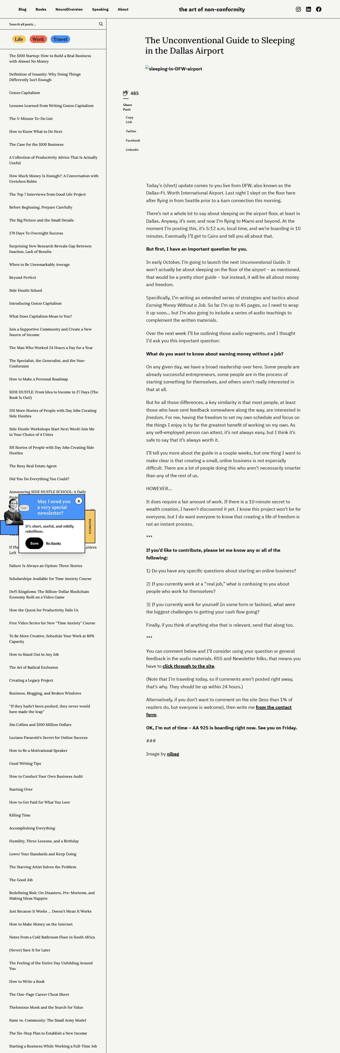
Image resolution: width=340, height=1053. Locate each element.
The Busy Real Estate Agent (33, 466)
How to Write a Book (27, 981)
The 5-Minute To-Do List (31, 118)
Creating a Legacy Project (31, 680)
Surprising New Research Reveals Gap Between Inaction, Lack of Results (50, 249)
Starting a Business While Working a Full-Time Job (53, 1046)
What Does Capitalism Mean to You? (40, 316)
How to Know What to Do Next (35, 131)
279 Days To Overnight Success (36, 233)
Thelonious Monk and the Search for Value (46, 1007)
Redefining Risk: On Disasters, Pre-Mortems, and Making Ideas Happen (52, 895)
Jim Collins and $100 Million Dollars (40, 724)
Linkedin (127, 150)
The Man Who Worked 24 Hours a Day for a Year (51, 347)
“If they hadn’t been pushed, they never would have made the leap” (49, 709)
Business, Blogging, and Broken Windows (45, 693)
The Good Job (21, 879)
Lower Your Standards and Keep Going (42, 854)
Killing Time (20, 815)
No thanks (53, 543)
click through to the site (188, 666)
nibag (173, 754)
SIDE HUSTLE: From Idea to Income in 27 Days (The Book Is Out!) (53, 395)
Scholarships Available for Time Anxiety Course (50, 578)
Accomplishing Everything (32, 828)
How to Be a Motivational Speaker (38, 750)
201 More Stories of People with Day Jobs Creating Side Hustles (52, 413)
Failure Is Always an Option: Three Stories (45, 565)
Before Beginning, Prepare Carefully (40, 207)
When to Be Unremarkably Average (39, 264)
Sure (34, 543)
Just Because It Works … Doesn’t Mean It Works (50, 911)
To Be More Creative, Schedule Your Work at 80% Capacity (51, 639)
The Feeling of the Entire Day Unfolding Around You (51, 966)
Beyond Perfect (22, 277)
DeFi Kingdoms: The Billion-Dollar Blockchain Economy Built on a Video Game (49, 594)
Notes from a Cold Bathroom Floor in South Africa (52, 937)
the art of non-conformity (212, 9)
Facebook (127, 140)
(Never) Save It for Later (29, 950)
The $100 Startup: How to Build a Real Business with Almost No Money (50, 58)
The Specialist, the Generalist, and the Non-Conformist (47, 363)
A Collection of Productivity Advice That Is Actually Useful (53, 160)
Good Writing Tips (25, 763)
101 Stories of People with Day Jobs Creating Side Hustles (51, 450)
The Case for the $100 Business (36, 144)
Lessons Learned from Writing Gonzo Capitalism (51, 105)
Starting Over (21, 789)
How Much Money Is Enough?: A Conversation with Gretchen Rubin (54, 178)
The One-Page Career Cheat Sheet (39, 994)
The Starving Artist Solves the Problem (42, 867)
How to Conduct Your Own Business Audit (46, 776)
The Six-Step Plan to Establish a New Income (48, 1033)
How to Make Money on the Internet (41, 924)
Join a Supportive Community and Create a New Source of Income (50, 332)
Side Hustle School (25, 290)
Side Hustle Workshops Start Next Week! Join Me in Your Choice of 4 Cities (52, 432)
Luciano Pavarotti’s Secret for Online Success (48, 737)
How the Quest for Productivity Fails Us (43, 610)
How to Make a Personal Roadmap (38, 379)
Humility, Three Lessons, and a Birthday (44, 841)
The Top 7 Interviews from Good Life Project (47, 194)
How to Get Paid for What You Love (39, 802)
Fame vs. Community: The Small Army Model (47, 1020)
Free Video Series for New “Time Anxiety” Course (52, 623)
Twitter (127, 131)
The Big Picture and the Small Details (41, 220)
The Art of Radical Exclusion (33, 667)
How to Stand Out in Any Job (34, 654)
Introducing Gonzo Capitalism (35, 303)
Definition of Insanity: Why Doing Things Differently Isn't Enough (45, 77)
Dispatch (90, 526)
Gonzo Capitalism (24, 92)
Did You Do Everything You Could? (39, 478)
